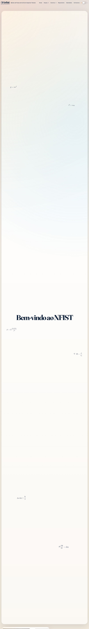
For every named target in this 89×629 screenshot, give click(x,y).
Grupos (46, 2)
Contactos (77, 2)
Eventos (53, 2)
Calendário (69, 2)
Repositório (61, 2)
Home (40, 2)
